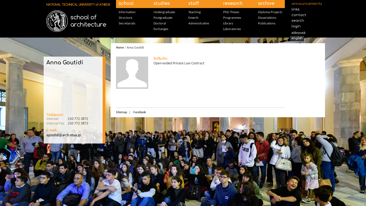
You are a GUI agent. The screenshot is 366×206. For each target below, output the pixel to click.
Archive (266, 3)
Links (296, 9)
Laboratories (232, 29)
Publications (266, 23)
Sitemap (121, 112)
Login (296, 26)
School (126, 3)
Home (120, 47)
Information (127, 12)
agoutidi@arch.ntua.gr (63, 135)
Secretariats (127, 23)
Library (228, 23)
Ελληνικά (298, 33)
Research (232, 3)
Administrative (198, 23)
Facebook (139, 112)
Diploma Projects (270, 12)
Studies (162, 3)
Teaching (194, 12)
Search (298, 21)
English (297, 38)
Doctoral (160, 23)
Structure (125, 18)
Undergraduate (164, 12)
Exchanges (161, 29)
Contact (299, 15)
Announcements (306, 4)
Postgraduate (163, 18)
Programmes (232, 18)
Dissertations (267, 18)
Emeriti (193, 18)
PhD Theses (231, 12)
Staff (193, 3)
